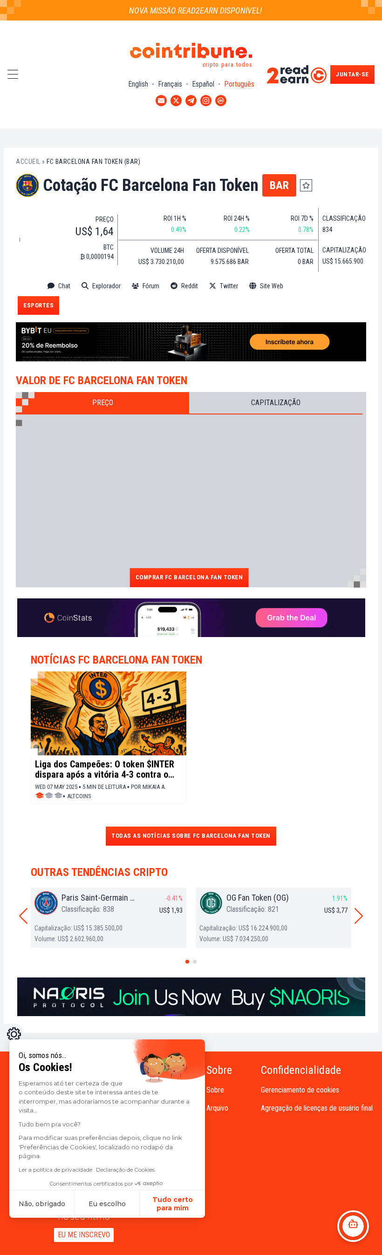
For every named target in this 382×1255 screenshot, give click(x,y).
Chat (64, 286)
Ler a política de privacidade (55, 1169)
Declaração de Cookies (125, 1169)
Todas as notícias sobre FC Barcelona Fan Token (191, 835)
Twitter (229, 286)
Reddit (189, 286)
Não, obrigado (42, 1204)
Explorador (106, 286)
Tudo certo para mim (172, 1203)
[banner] (191, 341)
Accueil (28, 161)
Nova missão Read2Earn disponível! (186, 10)
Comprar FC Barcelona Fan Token (189, 577)
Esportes (38, 305)
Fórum (151, 286)
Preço (102, 402)
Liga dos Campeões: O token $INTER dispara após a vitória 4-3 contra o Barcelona (104, 769)
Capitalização (275, 402)
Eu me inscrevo (84, 1234)
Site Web (271, 286)
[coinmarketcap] (314, 286)
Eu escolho (107, 1204)
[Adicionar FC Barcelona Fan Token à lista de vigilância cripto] (306, 185)
